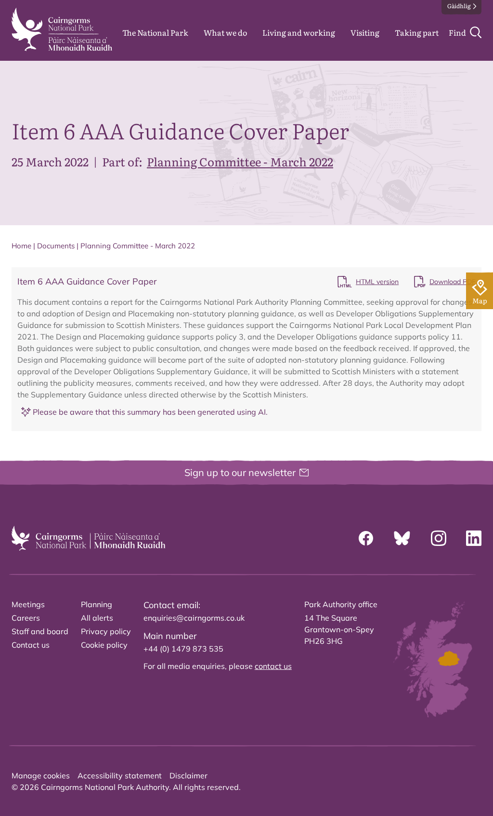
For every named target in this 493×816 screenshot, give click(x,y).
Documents (56, 245)
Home (21, 245)
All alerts (97, 618)
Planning (96, 604)
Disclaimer (188, 775)
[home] (62, 29)
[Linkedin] (473, 538)
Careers (26, 618)
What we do (225, 32)
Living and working (298, 32)
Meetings (28, 604)
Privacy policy (106, 631)
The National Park (155, 32)
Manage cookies (41, 775)
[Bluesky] (402, 538)
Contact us (31, 645)
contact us (273, 666)
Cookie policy (104, 645)
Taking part (417, 32)
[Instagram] (438, 538)
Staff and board (40, 631)
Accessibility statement (120, 775)
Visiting (364, 32)
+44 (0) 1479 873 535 (183, 648)
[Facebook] (366, 538)
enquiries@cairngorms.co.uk (194, 618)
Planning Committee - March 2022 (240, 161)
